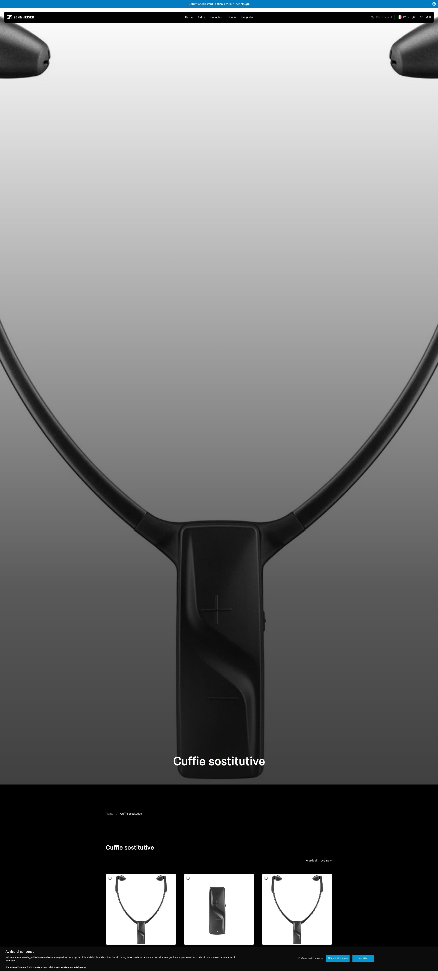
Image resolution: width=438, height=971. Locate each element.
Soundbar (216, 17)
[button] (403, 17)
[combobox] (414, 17)
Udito (201, 17)
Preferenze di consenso (310, 958)
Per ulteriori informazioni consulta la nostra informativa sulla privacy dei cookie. (46, 967)
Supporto (247, 17)
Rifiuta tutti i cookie (338, 958)
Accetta (363, 958)
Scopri (232, 17)
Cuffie (189, 17)
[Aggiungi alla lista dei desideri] (110, 878)
